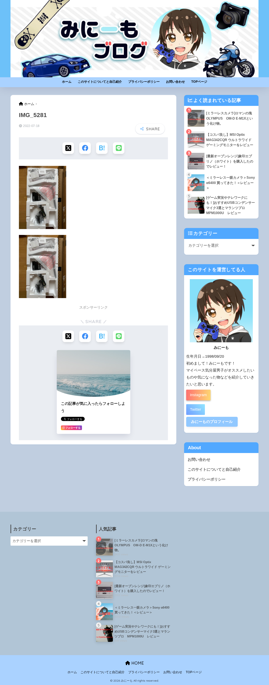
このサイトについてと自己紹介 (100, 81)
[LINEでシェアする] (118, 148)
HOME (137, 663)
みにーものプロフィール (212, 422)
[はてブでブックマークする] (102, 148)
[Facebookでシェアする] (85, 148)
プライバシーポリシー (144, 81)
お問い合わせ (175, 81)
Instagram (198, 395)
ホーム (66, 81)
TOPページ (199, 81)
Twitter (195, 409)
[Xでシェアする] (68, 148)
